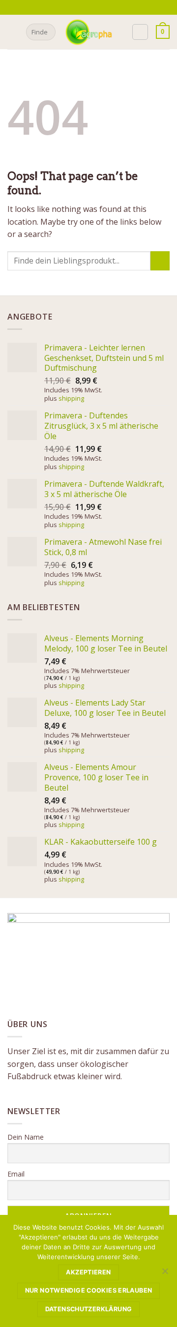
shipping (71, 398)
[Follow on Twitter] (101, 7)
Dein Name (25, 1137)
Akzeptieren (88, 1272)
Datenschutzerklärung (88, 1309)
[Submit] (46, 32)
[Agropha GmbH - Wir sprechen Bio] (88, 32)
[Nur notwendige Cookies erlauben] (165, 1274)
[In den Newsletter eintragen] (71, 7)
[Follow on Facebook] (83, 7)
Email (16, 1174)
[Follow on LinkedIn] (111, 7)
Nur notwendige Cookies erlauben (88, 1290)
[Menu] (13, 32)
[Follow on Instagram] (92, 7)
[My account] (140, 32)
